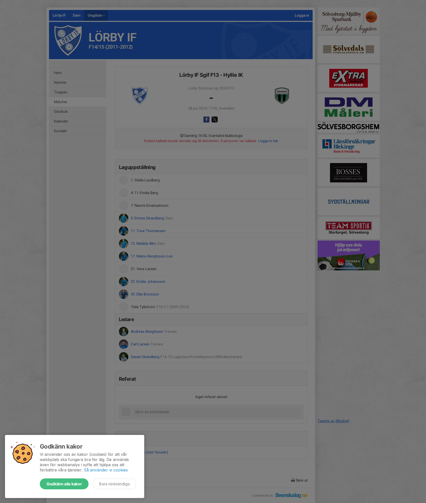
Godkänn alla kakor (64, 483)
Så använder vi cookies (106, 469)
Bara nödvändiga (114, 483)
